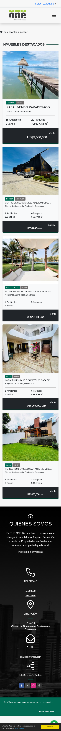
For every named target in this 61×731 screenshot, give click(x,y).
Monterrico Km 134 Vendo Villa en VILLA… (28, 291)
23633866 (30, 595)
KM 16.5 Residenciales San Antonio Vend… (28, 469)
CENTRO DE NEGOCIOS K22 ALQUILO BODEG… (28, 202)
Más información (21, 728)
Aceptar (50, 726)
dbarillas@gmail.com (30, 656)
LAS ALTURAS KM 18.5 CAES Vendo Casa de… (28, 380)
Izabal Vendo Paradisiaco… (29, 107)
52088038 (30, 591)
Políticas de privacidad (30, 552)
